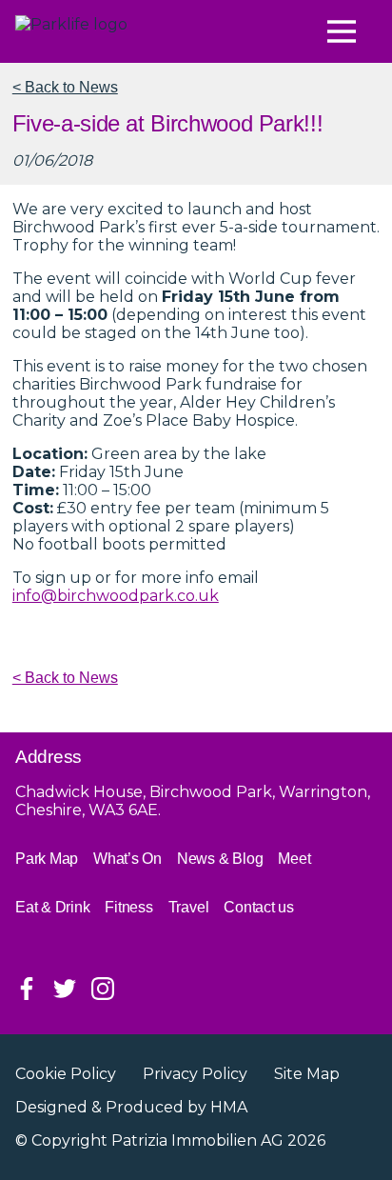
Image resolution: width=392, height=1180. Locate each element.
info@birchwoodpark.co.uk (115, 596)
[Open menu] (341, 31)
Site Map (307, 1074)
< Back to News (65, 87)
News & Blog (220, 858)
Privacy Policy (195, 1074)
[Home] (71, 31)
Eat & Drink (52, 907)
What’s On (127, 858)
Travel (188, 907)
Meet (294, 858)
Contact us (259, 907)
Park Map (46, 858)
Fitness (128, 907)
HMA (228, 1107)
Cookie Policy (65, 1074)
